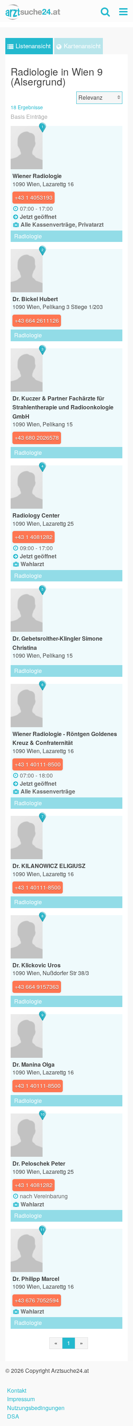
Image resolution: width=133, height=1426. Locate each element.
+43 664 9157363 (37, 987)
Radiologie (28, 236)
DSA (13, 1415)
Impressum (21, 1398)
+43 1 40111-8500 (38, 764)
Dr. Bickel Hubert (35, 299)
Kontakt (16, 1389)
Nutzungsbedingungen (36, 1407)
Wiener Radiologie (37, 176)
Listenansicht (33, 45)
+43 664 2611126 (37, 320)
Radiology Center (36, 515)
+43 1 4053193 (33, 197)
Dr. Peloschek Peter (38, 1163)
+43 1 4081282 (33, 537)
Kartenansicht (82, 45)
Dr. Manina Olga (33, 1064)
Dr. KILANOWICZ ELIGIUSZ (48, 866)
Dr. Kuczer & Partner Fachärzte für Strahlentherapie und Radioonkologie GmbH (62, 407)
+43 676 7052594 (37, 1300)
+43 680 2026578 (37, 437)
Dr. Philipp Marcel (35, 1279)
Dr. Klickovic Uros (36, 965)
